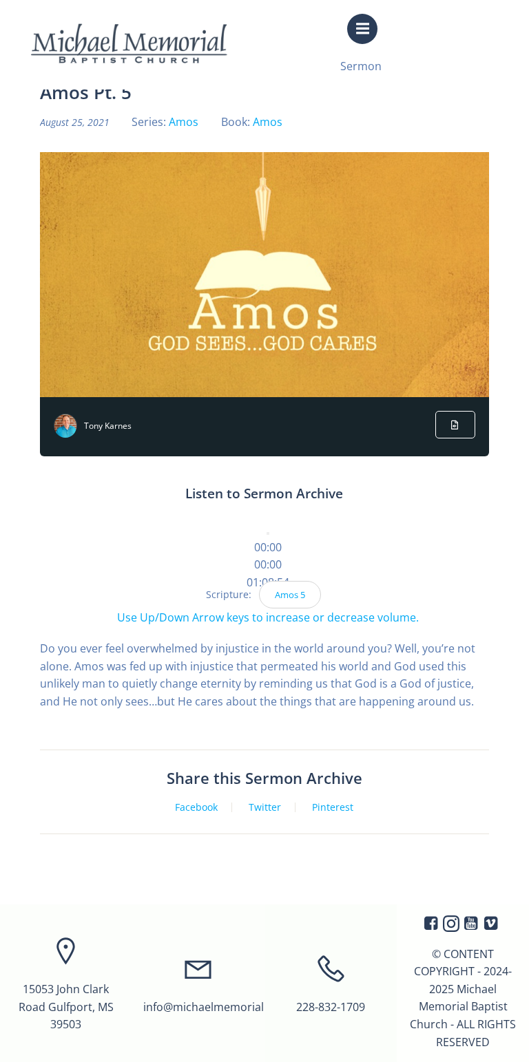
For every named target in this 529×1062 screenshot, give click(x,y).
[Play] (268, 533)
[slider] (268, 564)
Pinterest (332, 807)
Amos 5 (290, 594)
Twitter (265, 807)
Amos (183, 121)
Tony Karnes (108, 426)
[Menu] (362, 29)
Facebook (196, 807)
